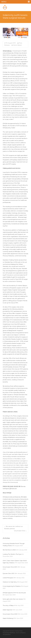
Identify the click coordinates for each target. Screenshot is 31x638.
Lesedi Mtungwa (8, 577)
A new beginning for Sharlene (12, 586)
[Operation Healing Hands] (3, 7)
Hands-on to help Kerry (10, 582)
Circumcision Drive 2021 (10, 567)
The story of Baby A (9, 605)
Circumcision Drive (20, 531)
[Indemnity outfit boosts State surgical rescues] (15, 33)
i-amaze (22, 632)
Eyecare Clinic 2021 (8, 573)
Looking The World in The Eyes (12, 554)
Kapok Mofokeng (8, 618)
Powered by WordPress (9, 632)
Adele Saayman (7, 610)
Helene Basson (17, 45)
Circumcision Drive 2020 (10, 614)
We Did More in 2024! (9, 550)
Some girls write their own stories (13, 599)
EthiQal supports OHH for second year (14, 592)
